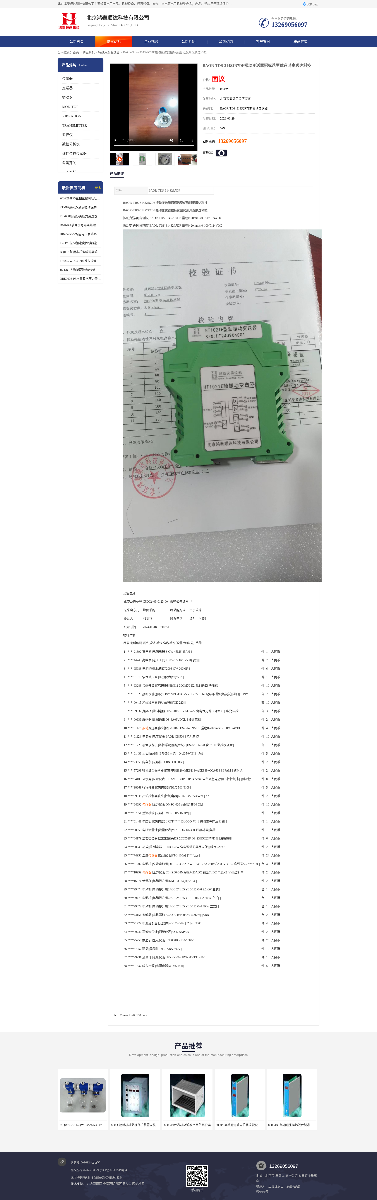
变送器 (67, 88)
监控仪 (67, 135)
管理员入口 (123, 1183)
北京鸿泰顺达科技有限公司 (88, 1177)
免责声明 (109, 1183)
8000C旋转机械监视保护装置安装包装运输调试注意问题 (96, 1125)
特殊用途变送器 (109, 52)
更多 (98, 188)
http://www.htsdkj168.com (130, 1015)
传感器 (67, 79)
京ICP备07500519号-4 (113, 1170)
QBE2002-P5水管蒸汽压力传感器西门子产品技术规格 (80, 278)
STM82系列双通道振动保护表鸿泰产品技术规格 (80, 207)
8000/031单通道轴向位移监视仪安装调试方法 (193, 1125)
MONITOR (70, 107)
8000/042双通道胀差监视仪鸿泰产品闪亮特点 (298, 1125)
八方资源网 (94, 1183)
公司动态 (226, 41)
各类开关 (69, 163)
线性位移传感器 (74, 153)
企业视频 (151, 41)
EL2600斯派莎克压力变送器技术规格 (80, 216)
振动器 (67, 97)
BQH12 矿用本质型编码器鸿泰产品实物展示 (80, 252)
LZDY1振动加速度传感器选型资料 (80, 243)
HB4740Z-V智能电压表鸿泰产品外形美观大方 (80, 234)
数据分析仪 (71, 144)
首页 (76, 52)
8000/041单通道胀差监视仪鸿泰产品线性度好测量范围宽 (253, 1125)
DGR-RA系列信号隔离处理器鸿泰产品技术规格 (80, 225)
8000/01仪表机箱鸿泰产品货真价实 (135, 1125)
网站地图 (138, 1183)
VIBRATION (71, 116)
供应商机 (114, 41)
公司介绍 (188, 41)
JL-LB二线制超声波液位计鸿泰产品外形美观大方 (80, 269)
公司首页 (77, 41)
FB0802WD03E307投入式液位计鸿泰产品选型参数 (80, 261)
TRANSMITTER (74, 125)
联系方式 (300, 41)
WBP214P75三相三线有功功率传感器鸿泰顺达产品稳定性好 (80, 198)
